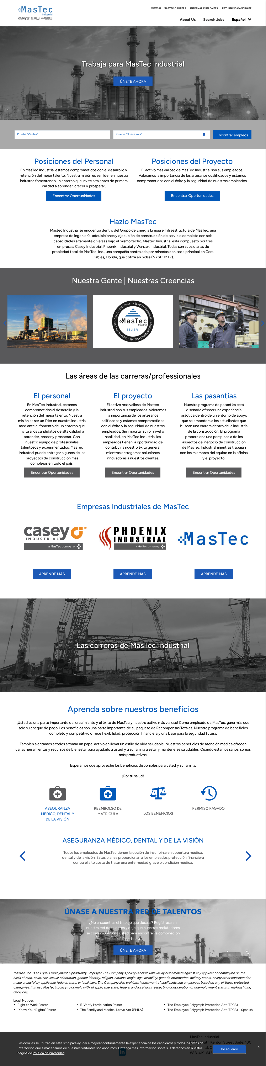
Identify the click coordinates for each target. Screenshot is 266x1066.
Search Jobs (213, 19)
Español (239, 19)
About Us (188, 19)
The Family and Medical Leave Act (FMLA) (111, 1010)
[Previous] (4, 321)
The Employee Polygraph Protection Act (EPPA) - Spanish (210, 1010)
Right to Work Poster (32, 1005)
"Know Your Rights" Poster (36, 1010)
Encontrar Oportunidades (74, 196)
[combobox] (62, 134)
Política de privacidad (48, 1053)
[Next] (261, 321)
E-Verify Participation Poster (101, 1005)
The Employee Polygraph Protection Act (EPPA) (202, 1005)
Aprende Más (52, 574)
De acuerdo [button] (229, 1049)
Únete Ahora (133, 81)
